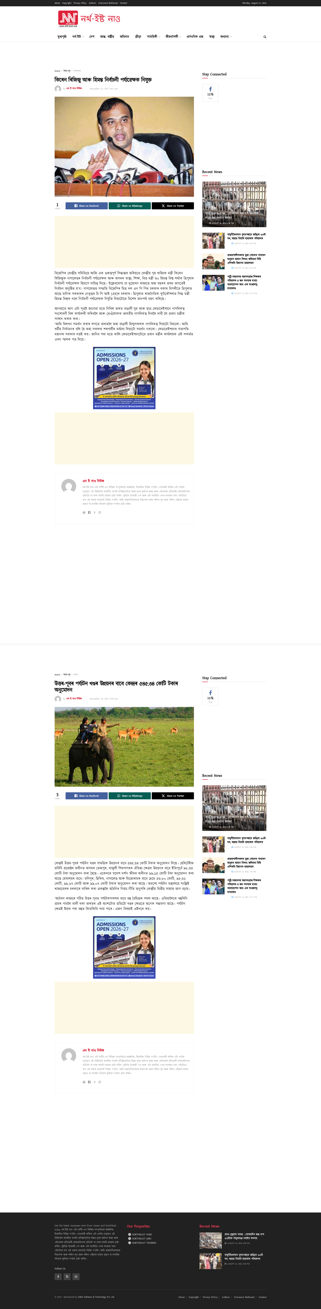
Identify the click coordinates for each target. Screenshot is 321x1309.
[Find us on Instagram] (76, 1276)
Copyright (66, 3)
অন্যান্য (225, 37)
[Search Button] (265, 37)
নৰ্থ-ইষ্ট (76, 37)
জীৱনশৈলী (172, 37)
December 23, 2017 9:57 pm (104, 88)
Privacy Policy (80, 3)
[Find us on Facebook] (58, 1276)
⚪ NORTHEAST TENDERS (142, 1243)
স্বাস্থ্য (212, 37)
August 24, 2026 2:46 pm (244, 268)
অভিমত (124, 37)
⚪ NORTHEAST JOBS (139, 1239)
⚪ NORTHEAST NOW (140, 1234)
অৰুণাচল (77, 71)
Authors (92, 3)
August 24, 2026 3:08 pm (244, 243)
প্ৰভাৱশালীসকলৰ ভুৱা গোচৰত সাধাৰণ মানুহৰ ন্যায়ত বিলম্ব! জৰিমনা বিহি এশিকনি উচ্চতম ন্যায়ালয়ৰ (246, 259)
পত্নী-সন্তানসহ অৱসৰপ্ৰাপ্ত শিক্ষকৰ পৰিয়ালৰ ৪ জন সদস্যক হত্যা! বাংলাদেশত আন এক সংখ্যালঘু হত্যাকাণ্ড (244, 282)
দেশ (91, 37)
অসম (76, 674)
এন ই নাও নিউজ (74, 88)
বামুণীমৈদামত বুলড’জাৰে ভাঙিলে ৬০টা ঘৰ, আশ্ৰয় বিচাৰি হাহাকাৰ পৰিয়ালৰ (246, 237)
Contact (123, 3)
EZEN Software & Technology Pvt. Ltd (96, 1297)
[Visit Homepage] (89, 19)
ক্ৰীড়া (138, 37)
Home (57, 71)
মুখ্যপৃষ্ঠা (62, 37)
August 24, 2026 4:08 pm (222, 223)
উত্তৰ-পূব (67, 71)
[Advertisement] (198, 18)
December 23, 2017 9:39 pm (104, 698)
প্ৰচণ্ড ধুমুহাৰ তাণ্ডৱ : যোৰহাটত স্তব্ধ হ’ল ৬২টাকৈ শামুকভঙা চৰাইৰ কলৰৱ (232, 215)
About (57, 3)
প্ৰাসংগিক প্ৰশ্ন (195, 37)
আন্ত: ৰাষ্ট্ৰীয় (107, 37)
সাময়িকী (152, 37)
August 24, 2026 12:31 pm (245, 293)
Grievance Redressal (108, 3)
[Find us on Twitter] (67, 1276)
